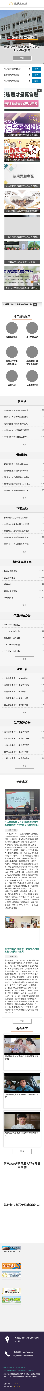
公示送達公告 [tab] (22, 251)
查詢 (40, 3)
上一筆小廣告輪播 (2, 607)
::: (1, 9)
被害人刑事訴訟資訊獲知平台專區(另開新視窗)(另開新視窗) (36, 108)
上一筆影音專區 (2, 489)
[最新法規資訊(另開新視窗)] (12, 608)
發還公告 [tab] (22, 245)
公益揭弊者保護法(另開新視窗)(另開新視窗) (12, 108)
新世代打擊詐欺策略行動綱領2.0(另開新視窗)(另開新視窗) (16, 108)
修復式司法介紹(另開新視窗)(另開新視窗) (24, 108)
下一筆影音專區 (41, 489)
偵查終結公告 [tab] (22, 239)
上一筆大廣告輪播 (2, 98)
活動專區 (22, 266)
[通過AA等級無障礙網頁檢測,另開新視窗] (10, 665)
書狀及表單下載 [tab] (22, 233)
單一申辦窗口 (22, 653)
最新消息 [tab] (22, 220)
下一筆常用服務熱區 (39, 146)
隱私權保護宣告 (9, 650)
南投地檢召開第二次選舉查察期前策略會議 (15, 183)
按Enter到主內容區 (9, 2)
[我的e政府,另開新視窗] (20, 665)
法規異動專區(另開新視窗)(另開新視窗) (20, 108)
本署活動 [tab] (22, 226)
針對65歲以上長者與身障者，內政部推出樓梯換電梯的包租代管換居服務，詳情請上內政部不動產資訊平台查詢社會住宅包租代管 (19, 118)
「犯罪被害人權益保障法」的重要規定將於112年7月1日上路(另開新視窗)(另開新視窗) (32, 108)
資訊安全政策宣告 (10, 653)
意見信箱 (31, 653)
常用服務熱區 (22, 131)
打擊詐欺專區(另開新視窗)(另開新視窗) (28, 108)
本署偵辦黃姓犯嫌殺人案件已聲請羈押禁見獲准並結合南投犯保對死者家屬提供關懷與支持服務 (15, 203)
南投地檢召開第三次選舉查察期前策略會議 (15, 176)
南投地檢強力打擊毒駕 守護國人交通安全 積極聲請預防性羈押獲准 (15, 196)
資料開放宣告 (20, 650)
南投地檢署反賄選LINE (8, 108)
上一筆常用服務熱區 (4, 146)
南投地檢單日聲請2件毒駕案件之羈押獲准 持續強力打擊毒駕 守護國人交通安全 (15, 189)
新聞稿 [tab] (22, 168)
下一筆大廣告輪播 (41, 98)
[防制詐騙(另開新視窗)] (32, 608)
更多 (22, 58)
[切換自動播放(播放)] (39, 90)
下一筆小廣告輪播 (41, 607)
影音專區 (22, 469)
